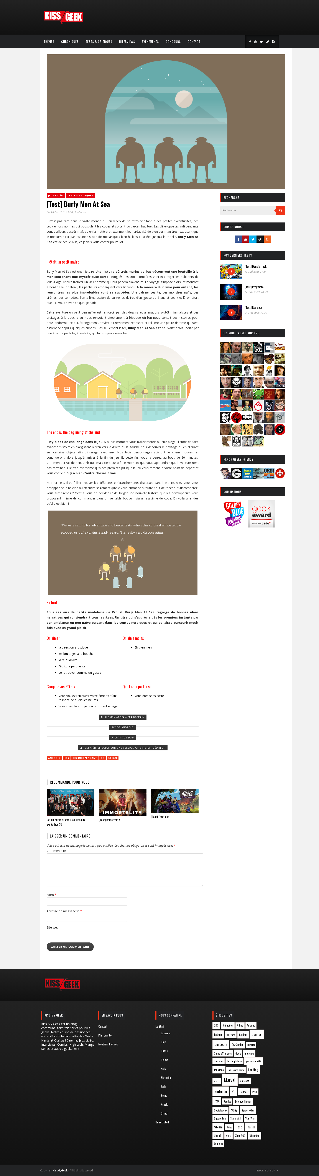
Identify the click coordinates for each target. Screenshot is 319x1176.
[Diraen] (269, 363)
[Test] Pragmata (254, 286)
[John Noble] (247, 386)
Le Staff (159, 1026)
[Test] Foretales (160, 816)
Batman (218, 1034)
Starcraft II (235, 1118)
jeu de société (253, 1061)
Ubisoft (218, 1136)
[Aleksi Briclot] (225, 351)
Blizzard (231, 1035)
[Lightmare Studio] (258, 398)
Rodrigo (227, 1101)
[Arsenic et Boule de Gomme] (247, 351)
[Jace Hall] (225, 386)
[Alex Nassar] (236, 351)
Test (239, 1127)
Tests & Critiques (99, 41)
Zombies (218, 1143)
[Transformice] (225, 445)
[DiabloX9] (258, 363)
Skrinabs (166, 1077)
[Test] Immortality (109, 819)
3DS (216, 1025)
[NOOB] (247, 421)
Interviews (127, 41)
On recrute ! (162, 1122)
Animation (228, 1025)
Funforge (251, 1045)
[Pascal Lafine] (258, 421)
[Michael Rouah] (258, 410)
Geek (238, 1053)
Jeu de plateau (234, 1061)
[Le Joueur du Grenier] (236, 398)
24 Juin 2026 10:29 (256, 292)
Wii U (228, 1136)
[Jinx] (236, 386)
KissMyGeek (60, 1170)
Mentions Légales (108, 1044)
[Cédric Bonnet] (236, 363)
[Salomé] (236, 433)
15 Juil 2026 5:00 (255, 272)
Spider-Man (248, 1110)
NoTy (163, 1068)
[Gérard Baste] (280, 374)
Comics (256, 1034)
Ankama (251, 1025)
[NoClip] (236, 421)
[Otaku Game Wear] (280, 477)
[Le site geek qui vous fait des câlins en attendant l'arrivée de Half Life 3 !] (63, 23)
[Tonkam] (280, 433)
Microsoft (244, 1081)
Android (54, 758)
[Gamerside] (236, 477)
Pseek (164, 1104)
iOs (66, 758)
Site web (53, 927)
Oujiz (163, 1042)
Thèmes (49, 41)
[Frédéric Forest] (258, 374)
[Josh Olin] (258, 386)
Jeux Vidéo (55, 195)
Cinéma (243, 1034)
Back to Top (266, 1170)
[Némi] (225, 421)
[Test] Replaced (254, 307)
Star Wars (250, 1118)
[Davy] (247, 363)
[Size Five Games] (247, 433)
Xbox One (255, 1135)
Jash (163, 1086)
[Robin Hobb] (225, 433)
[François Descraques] (247, 374)
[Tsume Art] (236, 445)
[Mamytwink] (280, 398)
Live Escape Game (236, 1070)
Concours (173, 41)
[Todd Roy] (269, 433)
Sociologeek (220, 1110)
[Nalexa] (280, 410)
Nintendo (220, 1091)
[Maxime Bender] (236, 410)
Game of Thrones (223, 1053)
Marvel (229, 1080)
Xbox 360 (240, 1135)
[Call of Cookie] (280, 351)
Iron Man (218, 1061)
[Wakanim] (247, 445)
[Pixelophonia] (280, 421)
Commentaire (56, 851)
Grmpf (165, 1113)
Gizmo (164, 1059)
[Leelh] (247, 398)
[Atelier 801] (258, 351)
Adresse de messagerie (64, 911)
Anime (240, 1025)
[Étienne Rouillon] (225, 374)
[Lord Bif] (269, 398)
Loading (253, 1069)
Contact (194, 41)
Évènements (150, 41)
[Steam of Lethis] (258, 433)
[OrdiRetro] (269, 477)
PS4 (217, 1101)
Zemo (164, 1095)
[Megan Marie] (247, 410)
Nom (51, 895)
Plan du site (105, 1035)
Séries (229, 1127)
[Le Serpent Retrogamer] (258, 477)
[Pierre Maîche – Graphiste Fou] (225, 477)
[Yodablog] (258, 445)
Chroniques (70, 41)
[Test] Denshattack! (256, 266)
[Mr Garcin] (269, 410)
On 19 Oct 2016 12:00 (60, 212)
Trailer (250, 1127)
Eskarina (165, 1033)
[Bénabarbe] (269, 351)
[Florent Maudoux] (236, 374)
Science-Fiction (243, 1101)
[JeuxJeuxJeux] (247, 477)
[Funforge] (269, 374)
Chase (82, 212)
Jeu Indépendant (85, 758)
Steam (112, 758)
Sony (234, 1110)
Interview (249, 1053)
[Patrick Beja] (269, 421)
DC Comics (237, 1044)
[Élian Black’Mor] (280, 363)
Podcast (244, 1092)
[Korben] (269, 386)
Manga (216, 1081)
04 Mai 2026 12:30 (256, 313)
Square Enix (220, 1118)
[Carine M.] (225, 363)
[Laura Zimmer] (225, 398)
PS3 (254, 1092)
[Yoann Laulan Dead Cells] (280, 386)
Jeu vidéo (219, 1070)
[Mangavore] (225, 410)
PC (102, 758)
